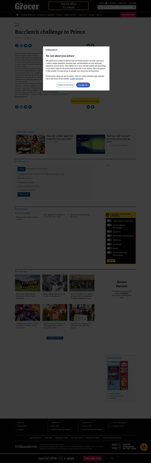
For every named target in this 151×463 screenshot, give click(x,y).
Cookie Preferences (65, 85)
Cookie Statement (76, 78)
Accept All (83, 85)
